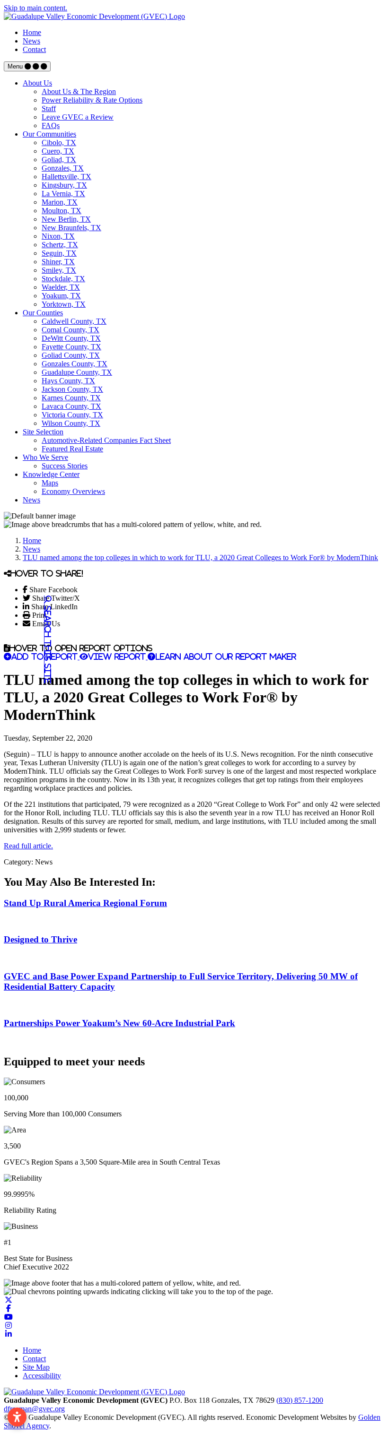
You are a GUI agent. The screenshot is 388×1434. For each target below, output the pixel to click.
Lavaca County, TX (71, 406)
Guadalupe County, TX (77, 372)
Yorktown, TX (64, 304)
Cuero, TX (58, 151)
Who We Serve (45, 457)
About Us (37, 83)
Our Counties (43, 313)
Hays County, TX (68, 381)
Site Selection (43, 432)
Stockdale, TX (63, 279)
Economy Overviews (73, 491)
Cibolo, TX (59, 142)
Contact (34, 49)
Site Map (36, 1367)
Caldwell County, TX (74, 321)
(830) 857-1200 (299, 1400)
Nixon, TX (58, 236)
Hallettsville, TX (66, 177)
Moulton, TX (61, 211)
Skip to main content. (35, 8)
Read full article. (28, 846)
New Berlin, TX (66, 219)
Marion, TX (60, 202)
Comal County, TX (70, 330)
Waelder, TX (61, 287)
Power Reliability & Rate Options (92, 100)
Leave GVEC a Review (78, 117)
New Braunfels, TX (71, 228)
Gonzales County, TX (74, 364)
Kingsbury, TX (64, 185)
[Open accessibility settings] (17, 1417)
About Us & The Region (79, 91)
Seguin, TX (59, 253)
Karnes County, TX (71, 398)
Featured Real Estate (72, 449)
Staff (49, 108)
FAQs (51, 125)
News (31, 41)
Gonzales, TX (63, 168)
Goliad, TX (59, 159)
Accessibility (42, 1376)
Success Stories (65, 466)
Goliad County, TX (71, 355)
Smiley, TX (59, 270)
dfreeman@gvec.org (34, 1409)
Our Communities (49, 134)
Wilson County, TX (71, 423)
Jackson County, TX (72, 389)
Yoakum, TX (61, 296)
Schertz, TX (60, 245)
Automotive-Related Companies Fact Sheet (106, 440)
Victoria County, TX (72, 415)
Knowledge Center (51, 474)
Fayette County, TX (71, 347)
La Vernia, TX (63, 194)
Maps (50, 483)
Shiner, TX (58, 262)
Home (32, 32)
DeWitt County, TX (71, 338)
